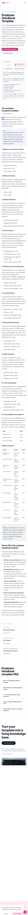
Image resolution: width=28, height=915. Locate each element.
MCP (15, 94)
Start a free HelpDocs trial (13, 534)
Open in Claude (9, 68)
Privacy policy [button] (18, 909)
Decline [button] (6, 913)
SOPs (14, 585)
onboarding (21, 610)
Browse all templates (8, 53)
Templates (4, 11)
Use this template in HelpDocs (10, 49)
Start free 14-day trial (8, 743)
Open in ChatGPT (20, 68)
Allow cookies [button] (18, 913)
